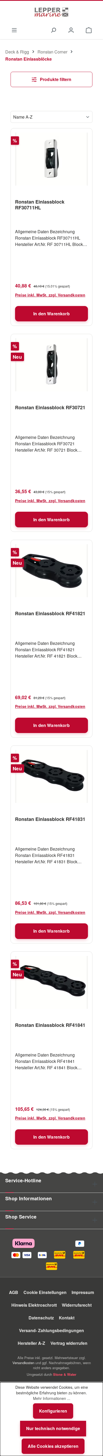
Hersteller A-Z (31, 1343)
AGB (13, 1292)
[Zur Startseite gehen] (51, 12)
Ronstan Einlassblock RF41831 (50, 819)
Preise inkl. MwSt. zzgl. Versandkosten (50, 295)
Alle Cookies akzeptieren (53, 1446)
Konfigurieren (53, 1411)
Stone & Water (64, 1374)
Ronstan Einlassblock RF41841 (50, 1025)
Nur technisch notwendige (53, 1428)
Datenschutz (41, 1318)
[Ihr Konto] (71, 29)
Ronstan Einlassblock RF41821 (50, 613)
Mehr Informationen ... (51, 1398)
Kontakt (66, 1318)
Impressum (83, 1292)
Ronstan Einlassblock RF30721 (50, 408)
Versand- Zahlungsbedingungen (51, 1330)
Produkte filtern (55, 79)
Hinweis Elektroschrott (34, 1305)
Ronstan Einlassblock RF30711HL (39, 204)
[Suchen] (53, 29)
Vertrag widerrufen (68, 1343)
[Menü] (14, 29)
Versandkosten (23, 1362)
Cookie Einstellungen (45, 1292)
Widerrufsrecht (77, 1305)
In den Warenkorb (51, 314)
